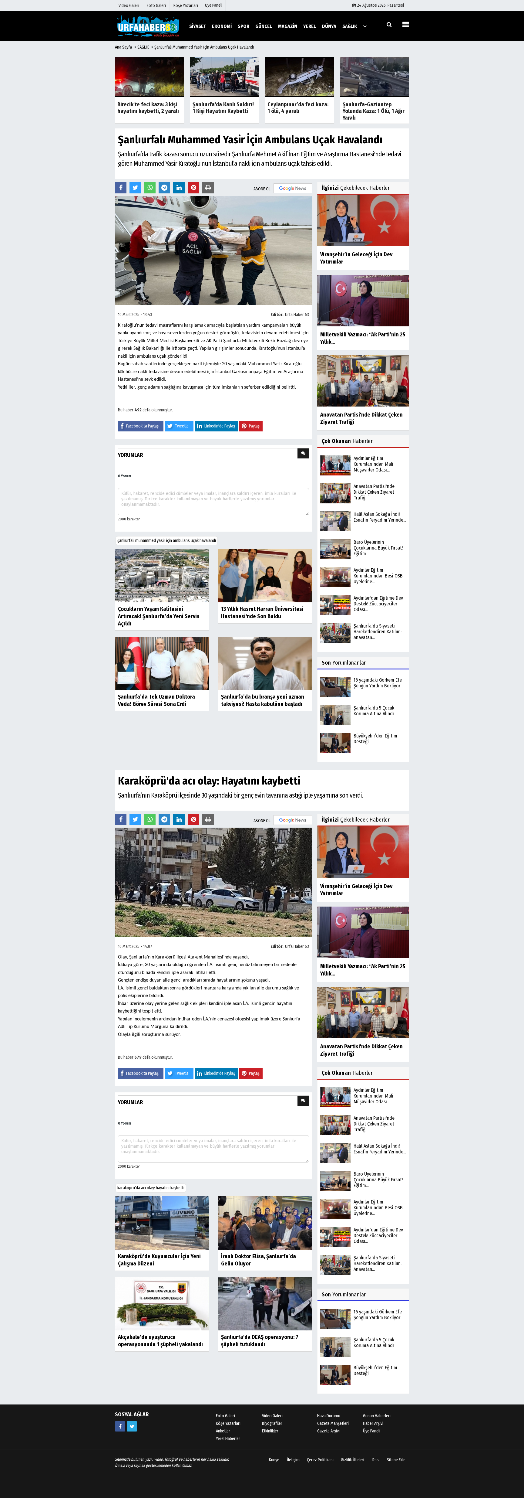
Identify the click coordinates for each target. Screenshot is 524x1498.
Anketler (223, 1431)
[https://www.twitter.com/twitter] (132, 1426)
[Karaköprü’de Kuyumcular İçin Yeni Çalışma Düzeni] (162, 1222)
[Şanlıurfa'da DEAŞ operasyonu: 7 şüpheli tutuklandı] (265, 1303)
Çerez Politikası (320, 1459)
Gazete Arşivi (328, 1431)
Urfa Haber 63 (297, 314)
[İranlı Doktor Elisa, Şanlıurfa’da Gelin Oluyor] (265, 1222)
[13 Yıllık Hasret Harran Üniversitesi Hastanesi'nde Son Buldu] (265, 575)
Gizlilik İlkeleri (352, 1459)
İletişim (293, 1459)
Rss (375, 1459)
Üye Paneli (213, 5)
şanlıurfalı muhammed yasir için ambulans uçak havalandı (166, 540)
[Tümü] (365, 26)
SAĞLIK (143, 47)
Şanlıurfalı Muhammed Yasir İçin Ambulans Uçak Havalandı (204, 47)
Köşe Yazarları (228, 1423)
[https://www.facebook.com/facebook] (120, 1426)
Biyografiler (272, 1423)
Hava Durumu (328, 1415)
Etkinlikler (270, 1431)
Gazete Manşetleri (333, 1423)
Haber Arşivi (373, 1423)
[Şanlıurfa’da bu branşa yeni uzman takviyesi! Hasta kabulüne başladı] (265, 663)
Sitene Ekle (396, 1459)
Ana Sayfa (123, 47)
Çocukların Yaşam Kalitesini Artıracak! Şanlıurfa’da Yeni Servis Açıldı (159, 616)
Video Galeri (272, 1415)
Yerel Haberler (228, 1438)
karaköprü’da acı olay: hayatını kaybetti (150, 1187)
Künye (274, 1459)
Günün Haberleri (377, 1415)
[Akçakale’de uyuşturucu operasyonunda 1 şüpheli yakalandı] (162, 1303)
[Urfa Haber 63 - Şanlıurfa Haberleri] (148, 26)
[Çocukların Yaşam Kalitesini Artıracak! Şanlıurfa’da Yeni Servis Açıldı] (162, 575)
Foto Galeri (225, 1415)
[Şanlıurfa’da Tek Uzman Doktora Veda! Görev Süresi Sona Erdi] (162, 663)
